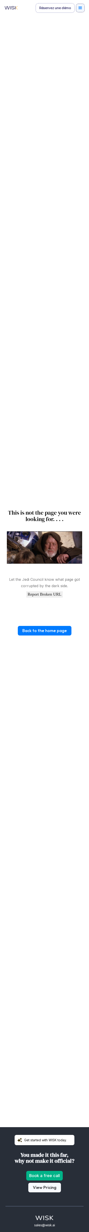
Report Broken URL (44, 594)
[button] (80, 8)
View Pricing (44, 1187)
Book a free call (44, 1175)
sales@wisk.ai (44, 1225)
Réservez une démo (55, 8)
